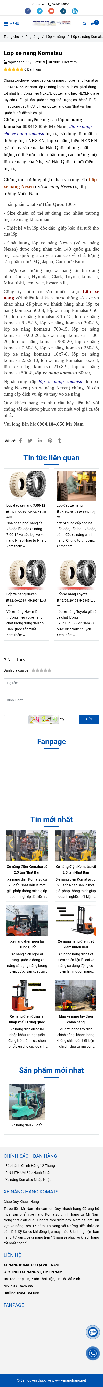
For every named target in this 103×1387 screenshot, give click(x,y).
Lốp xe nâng (55, 37)
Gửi (89, 719)
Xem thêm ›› (15, 546)
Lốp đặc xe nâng (70, 505)
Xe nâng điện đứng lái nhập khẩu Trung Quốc (27, 1019)
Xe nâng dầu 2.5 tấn (27, 1125)
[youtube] (52, 11)
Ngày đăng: (16, 62)
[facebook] (28, 11)
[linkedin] (75, 11)
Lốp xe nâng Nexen (21, 594)
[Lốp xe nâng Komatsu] (52, 24)
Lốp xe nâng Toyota (72, 594)
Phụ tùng (33, 37)
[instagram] (64, 11)
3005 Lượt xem (64, 62)
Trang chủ (11, 37)
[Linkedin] (40, 441)
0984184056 (61, 4)
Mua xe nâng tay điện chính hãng (76, 1019)
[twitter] (40, 11)
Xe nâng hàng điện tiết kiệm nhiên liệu (76, 944)
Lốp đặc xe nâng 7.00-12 (26, 505)
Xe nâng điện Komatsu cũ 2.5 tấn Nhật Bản (27, 870)
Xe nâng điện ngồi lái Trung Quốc (27, 944)
